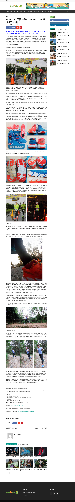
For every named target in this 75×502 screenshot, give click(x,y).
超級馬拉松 (17, 418)
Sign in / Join (16, 0)
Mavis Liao (61, 42)
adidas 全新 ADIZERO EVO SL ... (11, 456)
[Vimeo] (68, 1)
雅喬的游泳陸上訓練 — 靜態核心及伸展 (13, 428)
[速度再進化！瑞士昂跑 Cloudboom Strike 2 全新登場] (26, 463)
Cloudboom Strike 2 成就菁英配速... (12, 469)
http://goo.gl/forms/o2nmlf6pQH (17, 405)
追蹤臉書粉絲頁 (29, 11)
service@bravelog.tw (31, 492)
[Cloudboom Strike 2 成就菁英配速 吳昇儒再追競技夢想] (12, 463)
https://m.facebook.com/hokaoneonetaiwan (26, 411)
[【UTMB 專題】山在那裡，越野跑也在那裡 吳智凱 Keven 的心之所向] (53, 56)
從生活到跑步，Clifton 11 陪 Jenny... (40, 469)
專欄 (8, 11)
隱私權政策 (25, 495)
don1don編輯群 (9, 24)
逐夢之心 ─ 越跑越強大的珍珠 (41, 428)
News (7, 455)
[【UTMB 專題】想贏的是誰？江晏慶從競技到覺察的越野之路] (53, 49)
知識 (11, 11)
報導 (35, 455)
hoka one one (12, 418)
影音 (21, 11)
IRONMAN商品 (36, 11)
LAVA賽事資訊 (50, 11)
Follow (66, 22)
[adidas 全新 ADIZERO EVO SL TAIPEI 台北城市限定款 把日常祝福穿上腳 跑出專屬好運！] (12, 451)
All (58, 29)
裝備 (24, 11)
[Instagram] (66, 1)
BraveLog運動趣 (43, 11)
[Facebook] (64, 1)
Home (7, 14)
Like (67, 20)
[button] (67, 11)
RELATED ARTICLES (11, 444)
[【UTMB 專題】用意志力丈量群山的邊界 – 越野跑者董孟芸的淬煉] (53, 42)
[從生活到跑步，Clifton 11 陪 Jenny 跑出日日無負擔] (40, 463)
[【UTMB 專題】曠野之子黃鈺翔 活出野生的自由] (53, 35)
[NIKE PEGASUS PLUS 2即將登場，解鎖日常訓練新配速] (40, 451)
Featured (61, 29)
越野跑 (18, 11)
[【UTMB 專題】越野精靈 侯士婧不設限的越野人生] (53, 63)
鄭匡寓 (60, 35)
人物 (14, 11)
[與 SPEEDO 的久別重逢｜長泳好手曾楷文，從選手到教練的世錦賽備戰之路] (26, 451)
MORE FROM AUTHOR (23, 444)
